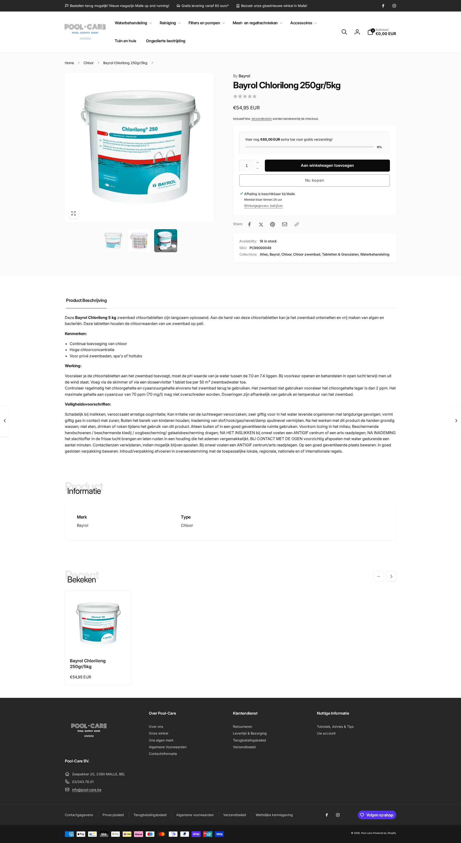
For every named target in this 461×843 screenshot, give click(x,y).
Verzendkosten (261, 118)
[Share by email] (285, 224)
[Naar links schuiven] (379, 576)
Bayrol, (275, 254)
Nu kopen (314, 180)
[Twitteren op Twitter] (261, 224)
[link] (117, 5)
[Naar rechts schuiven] (391, 576)
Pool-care (366, 832)
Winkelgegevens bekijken (263, 206)
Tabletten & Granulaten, (340, 254)
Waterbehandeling (374, 254)
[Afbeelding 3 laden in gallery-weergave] (165, 240)
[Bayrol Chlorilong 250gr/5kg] (98, 643)
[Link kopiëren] (296, 224)
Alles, (264, 254)
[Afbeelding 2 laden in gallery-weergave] (139, 240)
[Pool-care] (89, 747)
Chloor (187, 525)
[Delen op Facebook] (249, 224)
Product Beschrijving (86, 300)
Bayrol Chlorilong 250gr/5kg (88, 663)
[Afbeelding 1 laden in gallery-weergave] (113, 240)
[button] (132, 23)
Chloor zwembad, (307, 254)
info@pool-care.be (86, 790)
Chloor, (286, 254)
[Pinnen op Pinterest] (272, 224)
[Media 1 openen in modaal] (139, 147)
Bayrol (241, 75)
